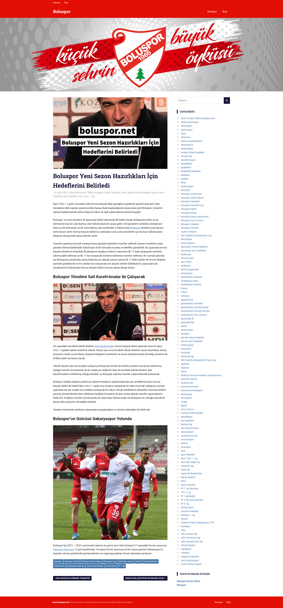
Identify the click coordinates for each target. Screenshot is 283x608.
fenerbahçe (186, 273)
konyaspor (186, 397)
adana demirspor (190, 122)
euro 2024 (186, 262)
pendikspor (186, 416)
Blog (66, 2)
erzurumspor (187, 258)
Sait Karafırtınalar (104, 346)
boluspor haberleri (190, 201)
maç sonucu (187, 409)
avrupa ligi (186, 156)
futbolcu (115, 192)
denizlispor (186, 239)
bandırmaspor (188, 160)
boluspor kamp (188, 212)
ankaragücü (187, 144)
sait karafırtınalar (190, 428)
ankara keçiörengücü (192, 141)
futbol (107, 192)
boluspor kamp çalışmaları (195, 216)
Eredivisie (186, 254)
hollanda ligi (187, 356)
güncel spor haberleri (192, 341)
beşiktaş (185, 175)
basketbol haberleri (191, 171)
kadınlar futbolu (189, 379)
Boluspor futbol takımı (91, 561)
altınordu (185, 137)
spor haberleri (70, 196)
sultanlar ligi (187, 466)
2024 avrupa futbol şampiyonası (198, 118)
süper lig (185, 469)
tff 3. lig (185, 503)
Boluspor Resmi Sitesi (188, 581)
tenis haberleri (188, 484)
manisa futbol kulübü (192, 413)
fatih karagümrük (190, 269)
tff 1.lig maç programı (192, 499)
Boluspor (56, 2)
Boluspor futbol (72, 561)
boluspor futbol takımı (192, 197)
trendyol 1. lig (188, 515)
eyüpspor (185, 265)
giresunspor (187, 329)
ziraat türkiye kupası (191, 564)
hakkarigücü (187, 345)
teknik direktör (188, 477)
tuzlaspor (186, 526)
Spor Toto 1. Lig (86, 196)
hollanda (185, 352)
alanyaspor (186, 129)
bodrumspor (187, 186)
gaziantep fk (187, 318)
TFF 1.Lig (186, 492)
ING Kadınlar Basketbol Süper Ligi (198, 360)
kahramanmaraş (189, 386)
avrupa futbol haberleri (192, 152)
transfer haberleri (190, 511)
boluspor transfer (190, 227)
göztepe (185, 333)
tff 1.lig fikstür (188, 496)
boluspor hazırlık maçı (192, 205)
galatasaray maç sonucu (194, 314)
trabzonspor (187, 507)
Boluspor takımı (126, 561)
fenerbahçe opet (189, 280)
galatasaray (187, 299)
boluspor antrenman (191, 193)
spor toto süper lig (190, 462)
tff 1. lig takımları (190, 488)
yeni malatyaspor (190, 560)
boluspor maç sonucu (192, 220)
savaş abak (110, 566)
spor (183, 450)
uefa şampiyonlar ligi (192, 541)
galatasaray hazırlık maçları (195, 311)
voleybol (185, 552)
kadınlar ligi (187, 382)
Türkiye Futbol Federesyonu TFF (197, 522)
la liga (184, 401)
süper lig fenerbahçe (191, 473)
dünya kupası (188, 243)
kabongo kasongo (76, 566)
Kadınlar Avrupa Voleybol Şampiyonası (201, 375)
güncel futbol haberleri (139, 192)
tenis (183, 481)
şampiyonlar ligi (189, 435)
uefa (183, 530)
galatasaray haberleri (192, 303)
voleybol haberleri (190, 556)
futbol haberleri (151, 561)
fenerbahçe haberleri (191, 277)
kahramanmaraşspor (192, 390)
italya (184, 371)
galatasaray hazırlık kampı (194, 307)
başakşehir (186, 163)
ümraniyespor (188, 545)
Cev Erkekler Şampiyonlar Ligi (196, 235)
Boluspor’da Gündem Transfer (73, 579)
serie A (184, 443)
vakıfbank (186, 549)
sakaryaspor (187, 431)
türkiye (184, 518)
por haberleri (187, 420)
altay (183, 133)
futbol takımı (60, 566)
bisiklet (184, 178)
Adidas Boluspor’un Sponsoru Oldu (144, 579)
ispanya (185, 367)
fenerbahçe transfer (191, 284)
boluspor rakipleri (190, 224)
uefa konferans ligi (190, 537)
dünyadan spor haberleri (193, 250)
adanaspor (186, 125)
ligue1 (184, 405)
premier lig (186, 424)
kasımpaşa (186, 394)
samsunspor (187, 439)
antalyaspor (187, 148)
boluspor (98, 192)
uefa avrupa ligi (189, 533)
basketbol (186, 167)
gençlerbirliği (187, 322)
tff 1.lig (121, 566)
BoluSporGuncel (77, 192)
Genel (124, 192)
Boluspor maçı (110, 561)
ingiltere (185, 364)
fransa (184, 288)
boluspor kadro (188, 209)
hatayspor (186, 348)
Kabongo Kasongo (63, 549)
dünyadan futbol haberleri (194, 246)
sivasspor (186, 447)
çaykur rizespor (189, 231)
